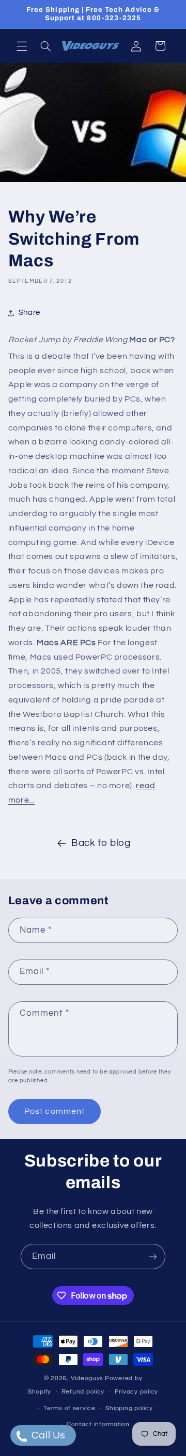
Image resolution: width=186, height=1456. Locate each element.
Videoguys (87, 1378)
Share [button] (29, 312)
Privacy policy (136, 1392)
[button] (22, 46)
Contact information (98, 1424)
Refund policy (83, 1392)
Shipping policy (128, 1408)
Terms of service (69, 1408)
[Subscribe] (153, 1256)
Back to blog (101, 843)
